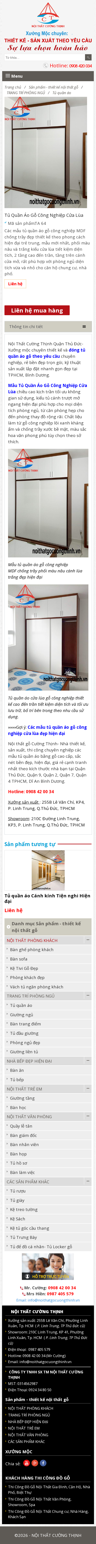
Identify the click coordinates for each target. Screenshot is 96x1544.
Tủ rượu (18, 1191)
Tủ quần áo (61, 92)
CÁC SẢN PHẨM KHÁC (28, 1181)
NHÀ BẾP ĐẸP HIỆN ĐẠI (29, 1061)
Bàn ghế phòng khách (32, 949)
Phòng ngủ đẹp (25, 1042)
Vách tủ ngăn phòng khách (36, 986)
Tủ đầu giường (24, 1033)
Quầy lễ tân (21, 1126)
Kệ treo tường (24, 1209)
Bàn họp (18, 1154)
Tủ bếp (17, 1079)
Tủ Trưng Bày (23, 1237)
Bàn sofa (18, 959)
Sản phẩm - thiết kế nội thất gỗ (53, 87)
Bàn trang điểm (25, 1024)
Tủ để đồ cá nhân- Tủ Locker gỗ (41, 1246)
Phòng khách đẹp (27, 977)
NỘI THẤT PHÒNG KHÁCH (32, 940)
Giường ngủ (21, 1014)
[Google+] (34, 1464)
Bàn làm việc (22, 1172)
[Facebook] (42, 1464)
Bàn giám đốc (23, 1135)
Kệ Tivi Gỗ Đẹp (24, 968)
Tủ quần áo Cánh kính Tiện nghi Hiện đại (47, 898)
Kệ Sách (17, 1218)
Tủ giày (17, 1200)
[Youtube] (26, 1464)
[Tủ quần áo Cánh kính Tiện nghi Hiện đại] (48, 870)
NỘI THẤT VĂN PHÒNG (29, 1116)
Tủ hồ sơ (18, 1163)
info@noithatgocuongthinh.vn (45, 1361)
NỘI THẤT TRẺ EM (24, 1089)
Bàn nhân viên (24, 1144)
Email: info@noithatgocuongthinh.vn (48, 1300)
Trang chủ (12, 87)
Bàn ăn (17, 1070)
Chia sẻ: (13, 1463)
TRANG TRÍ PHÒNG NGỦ (26, 92)
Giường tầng (22, 1098)
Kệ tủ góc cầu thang (29, 1228)
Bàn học (18, 1107)
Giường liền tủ (24, 1051)
